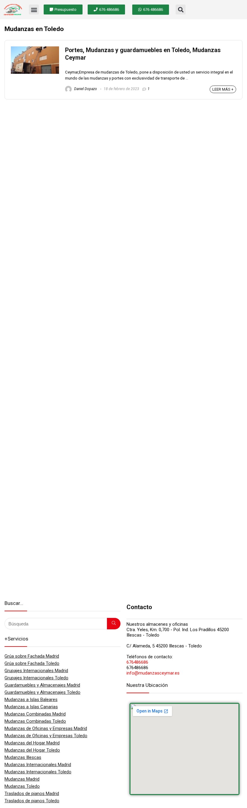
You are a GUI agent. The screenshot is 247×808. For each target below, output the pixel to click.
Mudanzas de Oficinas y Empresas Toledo (46, 735)
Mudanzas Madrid (22, 779)
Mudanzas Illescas (23, 757)
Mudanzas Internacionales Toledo (38, 772)
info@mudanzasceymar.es (153, 673)
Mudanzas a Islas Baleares (31, 699)
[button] (34, 9)
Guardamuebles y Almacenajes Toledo (42, 692)
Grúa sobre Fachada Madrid (32, 656)
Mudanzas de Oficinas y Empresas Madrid (46, 728)
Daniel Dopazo (85, 89)
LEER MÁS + (222, 89)
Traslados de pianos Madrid (32, 793)
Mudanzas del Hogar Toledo (32, 750)
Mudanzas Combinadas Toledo (35, 721)
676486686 (137, 662)
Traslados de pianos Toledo (32, 800)
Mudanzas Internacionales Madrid (38, 764)
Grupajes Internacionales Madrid (36, 670)
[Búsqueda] (113, 623)
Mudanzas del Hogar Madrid (32, 743)
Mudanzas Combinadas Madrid (35, 714)
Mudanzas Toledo (22, 786)
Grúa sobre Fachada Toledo (32, 663)
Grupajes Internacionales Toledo (36, 678)
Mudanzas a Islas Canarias (31, 706)
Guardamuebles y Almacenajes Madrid (42, 685)
